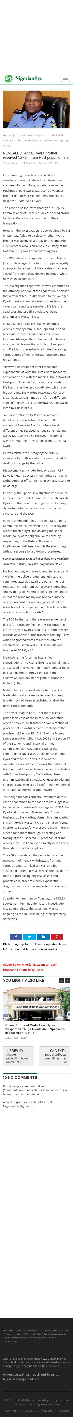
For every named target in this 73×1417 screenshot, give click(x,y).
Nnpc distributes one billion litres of (55, 1058)
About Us (30, 1410)
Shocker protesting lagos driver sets (17, 1058)
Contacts (47, 1410)
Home (7, 135)
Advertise (64, 1410)
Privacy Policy (11, 1410)
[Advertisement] (36, 36)
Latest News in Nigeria (31, 135)
